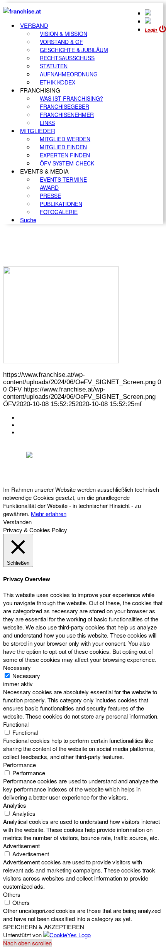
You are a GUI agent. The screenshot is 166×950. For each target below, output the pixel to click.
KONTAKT (33, 417)
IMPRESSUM (38, 425)
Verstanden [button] (17, 522)
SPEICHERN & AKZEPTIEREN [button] (43, 927)
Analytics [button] (14, 805)
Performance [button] (19, 765)
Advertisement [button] (21, 846)
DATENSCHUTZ (42, 432)
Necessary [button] (17, 667)
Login (151, 30)
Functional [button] (16, 724)
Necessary (26, 676)
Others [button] (11, 894)
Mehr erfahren (48, 514)
